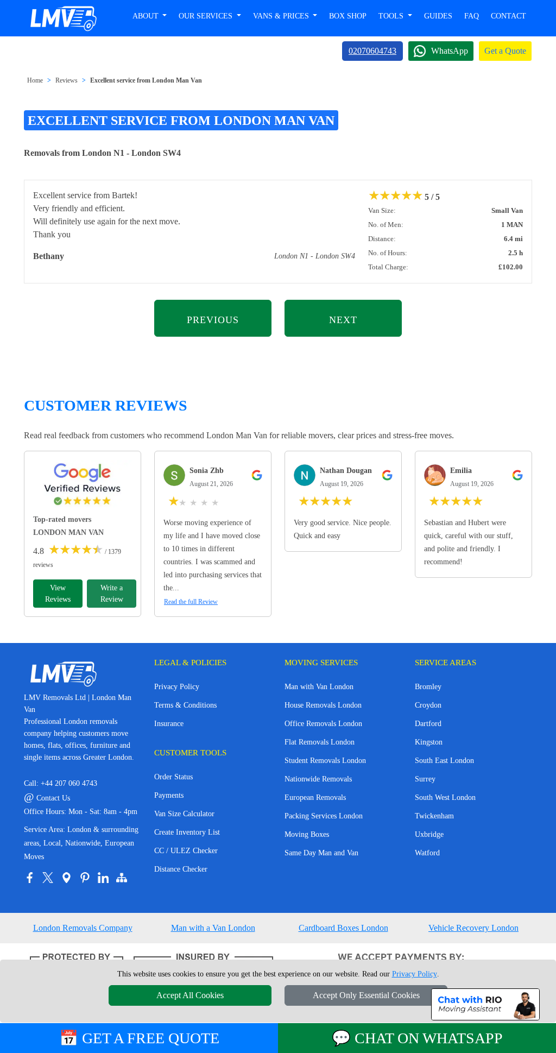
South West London (445, 797)
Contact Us (47, 798)
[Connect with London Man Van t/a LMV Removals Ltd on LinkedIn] (103, 877)
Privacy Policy (176, 687)
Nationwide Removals (318, 779)
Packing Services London (324, 816)
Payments (169, 795)
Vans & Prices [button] (282, 16)
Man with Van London (319, 687)
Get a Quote (505, 50)
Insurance (169, 724)
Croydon (428, 705)
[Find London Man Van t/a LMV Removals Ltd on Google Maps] (66, 877)
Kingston (429, 742)
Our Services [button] (207, 16)
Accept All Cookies (190, 995)
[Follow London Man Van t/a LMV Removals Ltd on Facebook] (29, 877)
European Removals (315, 797)
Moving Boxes (307, 834)
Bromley (428, 687)
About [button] (146, 16)
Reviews (66, 80)
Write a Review (111, 593)
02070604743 (372, 50)
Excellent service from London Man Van (146, 80)
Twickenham (434, 816)
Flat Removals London (320, 742)
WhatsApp (449, 50)
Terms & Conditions (185, 705)
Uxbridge (429, 834)
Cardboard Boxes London (343, 927)
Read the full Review (191, 602)
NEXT (343, 319)
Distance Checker (180, 869)
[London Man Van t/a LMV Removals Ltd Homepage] (63, 18)
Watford (427, 853)
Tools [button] (392, 16)
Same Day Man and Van (321, 853)
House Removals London (323, 705)
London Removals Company (82, 927)
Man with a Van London (213, 927)
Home (35, 80)
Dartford (428, 724)
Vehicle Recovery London (473, 927)
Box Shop (348, 16)
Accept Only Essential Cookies (366, 995)
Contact (508, 16)
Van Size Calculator (184, 814)
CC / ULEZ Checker (186, 851)
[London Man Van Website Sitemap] (121, 877)
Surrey (425, 779)
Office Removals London (323, 724)
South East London (444, 760)
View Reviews (58, 593)
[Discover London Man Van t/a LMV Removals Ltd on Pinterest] (84, 877)
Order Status (173, 777)
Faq (471, 16)
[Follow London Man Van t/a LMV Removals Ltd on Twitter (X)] (47, 877)
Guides (438, 16)
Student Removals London (325, 760)
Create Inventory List (187, 832)
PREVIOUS (213, 319)
